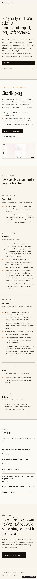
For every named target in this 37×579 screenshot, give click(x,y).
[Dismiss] (35, 577)
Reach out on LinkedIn (14, 555)
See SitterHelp (18, 63)
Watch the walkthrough (12, 131)
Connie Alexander (8, 3)
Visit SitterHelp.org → (11, 136)
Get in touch (18, 68)
